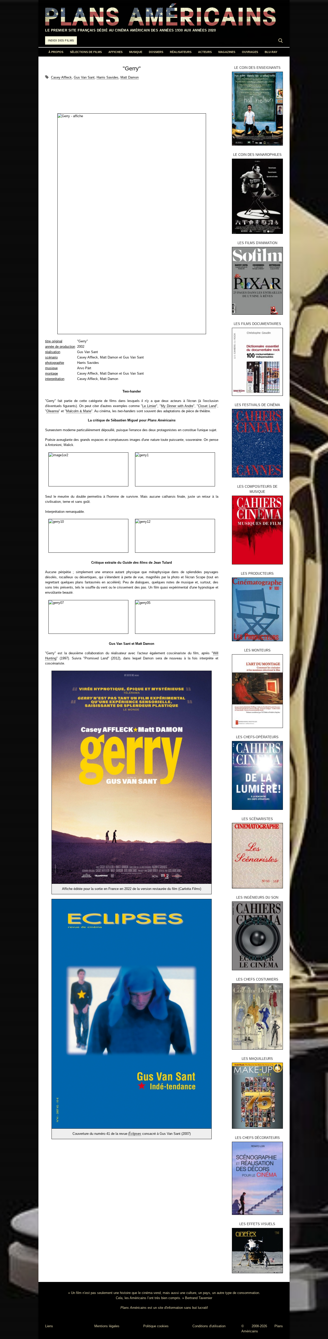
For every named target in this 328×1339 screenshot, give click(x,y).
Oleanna (52, 411)
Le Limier (149, 406)
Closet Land (207, 406)
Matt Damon (129, 77)
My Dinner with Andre (177, 406)
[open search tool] (280, 40)
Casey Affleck (61, 77)
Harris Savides (107, 77)
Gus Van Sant (84, 77)
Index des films (61, 40)
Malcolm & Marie (78, 411)
